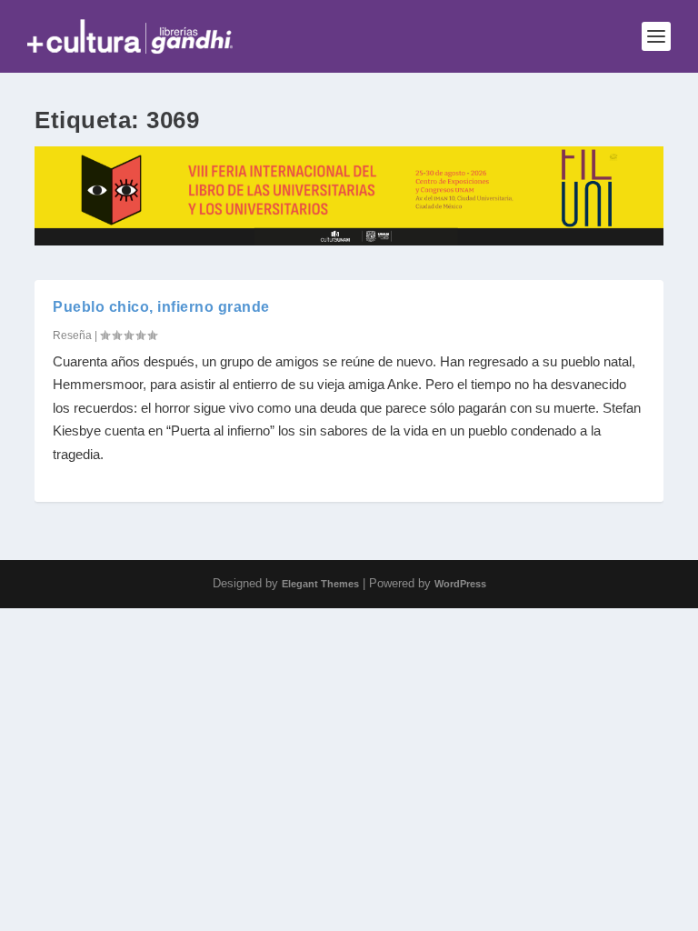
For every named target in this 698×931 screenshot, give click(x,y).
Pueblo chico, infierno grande (161, 307)
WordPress (460, 583)
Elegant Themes (320, 583)
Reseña (72, 335)
